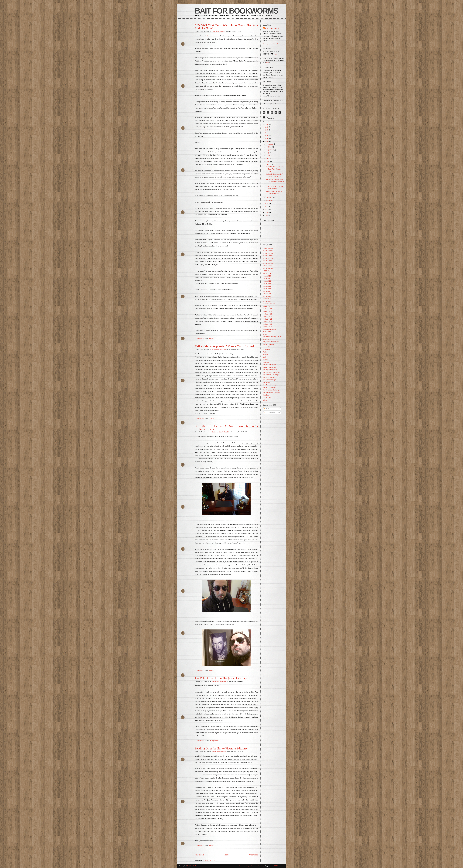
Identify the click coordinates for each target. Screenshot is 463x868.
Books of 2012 (267, 311)
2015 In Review (268, 256)
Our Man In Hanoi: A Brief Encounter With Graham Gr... (275, 181)
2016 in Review (268, 258)
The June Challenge (269, 380)
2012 (266, 207)
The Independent (212, 36)
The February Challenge (271, 375)
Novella (265, 354)
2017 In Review (268, 261)
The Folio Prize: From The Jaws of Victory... (222, 678)
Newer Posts (199, 855)
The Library (266, 382)
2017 (266, 133)
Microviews (266, 349)
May (267, 158)
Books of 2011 (267, 309)
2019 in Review (268, 266)
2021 (266, 121)
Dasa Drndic (267, 332)
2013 (266, 204)
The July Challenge (269, 377)
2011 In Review (268, 248)
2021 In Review (268, 271)
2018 (266, 130)
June (268, 156)
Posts (267, 409)
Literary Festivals (268, 344)
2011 (266, 209)
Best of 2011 (267, 278)
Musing (211, 338)
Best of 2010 (267, 276)
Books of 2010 (267, 306)
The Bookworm (272, 28)
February (269, 197)
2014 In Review (268, 253)
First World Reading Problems (272, 337)
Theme (241, 866)
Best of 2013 (267, 283)
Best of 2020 (267, 299)
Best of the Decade (269, 304)
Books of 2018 (267, 327)
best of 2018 (267, 294)
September (270, 150)
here (275, 54)
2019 (266, 127)
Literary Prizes (213, 741)
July (267, 153)
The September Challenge (271, 392)
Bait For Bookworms (236, 11)
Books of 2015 (267, 319)
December (269, 144)
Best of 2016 (267, 289)
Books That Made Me (269, 329)
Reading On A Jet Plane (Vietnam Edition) (221, 748)
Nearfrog (260, 866)
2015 (266, 139)
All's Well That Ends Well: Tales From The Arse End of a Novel (226, 27)
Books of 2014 (267, 316)
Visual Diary (267, 397)
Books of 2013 (267, 314)
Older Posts (253, 855)
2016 (266, 136)
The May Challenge (269, 387)
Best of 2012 (267, 281)
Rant (264, 357)
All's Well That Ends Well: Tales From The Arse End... (274, 169)
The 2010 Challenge (269, 365)
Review (211, 418)
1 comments (200, 338)
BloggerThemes (250, 866)
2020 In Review (268, 268)
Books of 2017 (267, 324)
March (268, 164)
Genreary (266, 339)
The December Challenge (271, 372)
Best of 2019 (267, 296)
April (267, 161)
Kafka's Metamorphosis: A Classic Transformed (224, 346)
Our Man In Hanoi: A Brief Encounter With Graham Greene (226, 428)
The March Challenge (270, 385)
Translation (266, 395)
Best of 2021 (267, 301)
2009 (266, 215)
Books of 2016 (267, 321)
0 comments (200, 670)
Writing (265, 400)
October (269, 147)
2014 (266, 141)
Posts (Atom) (210, 860)
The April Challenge (269, 367)
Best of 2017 (267, 291)
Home (227, 855)
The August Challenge (270, 370)
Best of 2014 (267, 286)
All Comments (270, 413)
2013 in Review (268, 251)
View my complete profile (271, 43)
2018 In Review (268, 263)
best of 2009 (267, 273)
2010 (266, 212)
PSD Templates (279, 866)
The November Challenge (271, 390)
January (269, 200)
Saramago (266, 362)
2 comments (200, 418)
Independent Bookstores (271, 342)
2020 (266, 124)
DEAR (265, 334)
